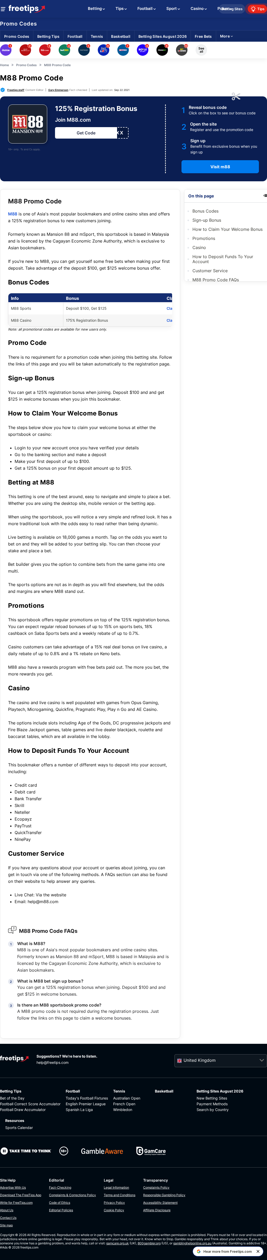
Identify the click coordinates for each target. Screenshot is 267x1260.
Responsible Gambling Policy (164, 1195)
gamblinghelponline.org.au (192, 1243)
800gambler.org (149, 1243)
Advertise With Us (13, 1187)
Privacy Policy (114, 1203)
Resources (14, 1120)
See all (201, 49)
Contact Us (8, 1218)
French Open (124, 1104)
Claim (172, 308)
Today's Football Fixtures (87, 1098)
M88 (12, 213)
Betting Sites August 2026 (220, 1091)
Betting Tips (10, 1091)
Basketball (164, 1091)
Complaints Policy (156, 1187)
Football (73, 1091)
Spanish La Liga (79, 1109)
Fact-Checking (60, 1187)
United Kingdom (200, 1060)
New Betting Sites (212, 1098)
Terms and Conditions (119, 1195)
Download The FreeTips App (20, 1195)
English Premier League (86, 1104)
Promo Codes (18, 24)
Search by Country (213, 1109)
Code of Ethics (59, 1203)
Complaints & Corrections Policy (72, 1195)
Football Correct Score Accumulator (30, 1104)
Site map (6, 1225)
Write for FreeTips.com (16, 1203)
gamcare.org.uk (117, 1243)
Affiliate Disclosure (157, 1210)
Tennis (119, 1091)
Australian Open (126, 1098)
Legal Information (116, 1187)
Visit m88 (220, 166)
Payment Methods (212, 1104)
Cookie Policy (114, 1210)
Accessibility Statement (160, 1203)
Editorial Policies (61, 1210)
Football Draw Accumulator (23, 1109)
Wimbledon (122, 1109)
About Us (6, 1210)
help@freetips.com (53, 1062)
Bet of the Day (12, 1098)
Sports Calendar (19, 1127)
